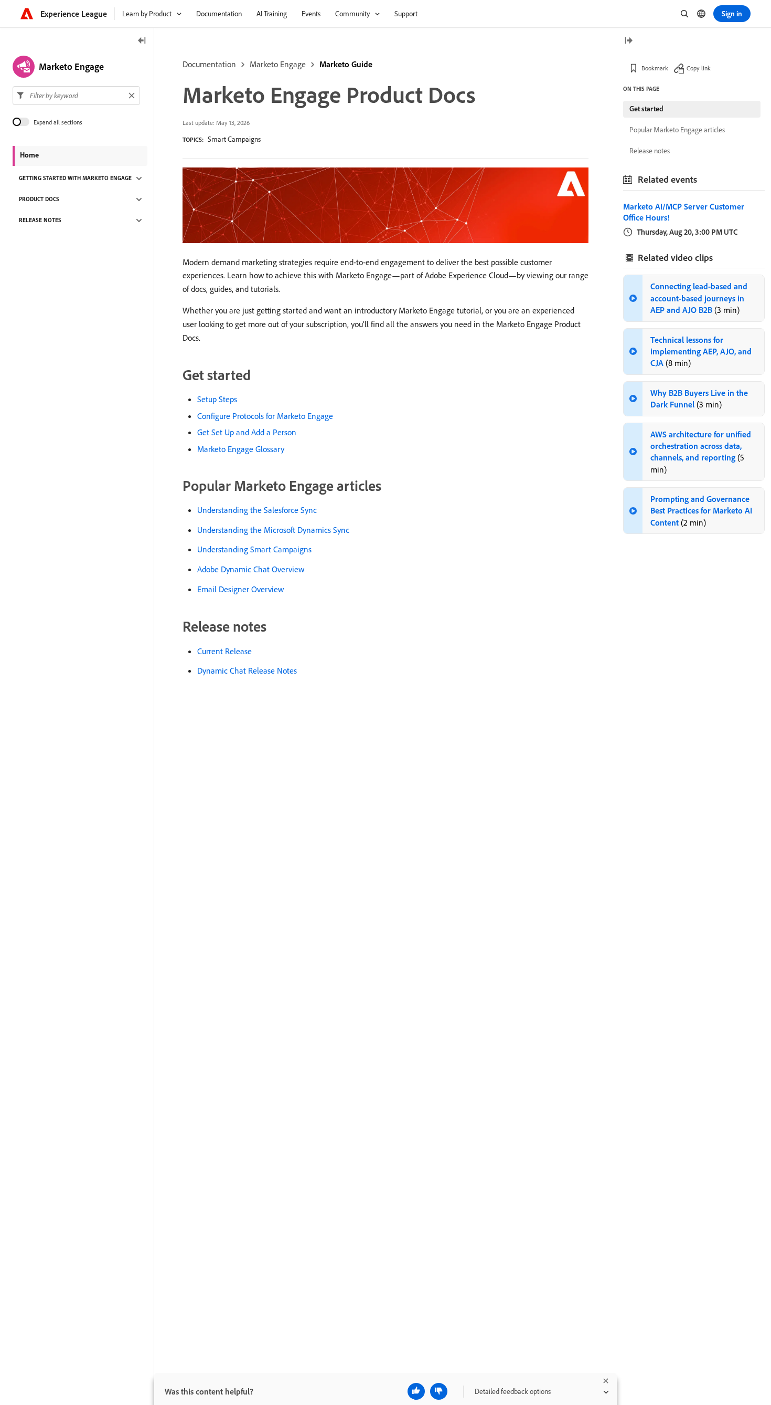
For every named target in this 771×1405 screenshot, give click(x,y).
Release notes (649, 150)
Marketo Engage (278, 64)
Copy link (699, 68)
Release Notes (40, 220)
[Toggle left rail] (142, 41)
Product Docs (39, 199)
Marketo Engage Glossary (240, 449)
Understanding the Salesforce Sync (257, 510)
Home (29, 155)
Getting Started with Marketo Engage (75, 178)
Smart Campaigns (234, 139)
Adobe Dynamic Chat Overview (250, 569)
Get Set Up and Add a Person (246, 432)
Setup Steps (217, 399)
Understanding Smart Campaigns (254, 549)
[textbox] (76, 95)
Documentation (209, 64)
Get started (646, 108)
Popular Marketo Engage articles (677, 129)
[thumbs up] (416, 1391)
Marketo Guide (345, 64)
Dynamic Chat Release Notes (247, 670)
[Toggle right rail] (628, 41)
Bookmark (654, 68)
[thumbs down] (438, 1391)
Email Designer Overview (240, 589)
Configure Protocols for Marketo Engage (265, 416)
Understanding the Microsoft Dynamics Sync (273, 530)
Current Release (224, 651)
